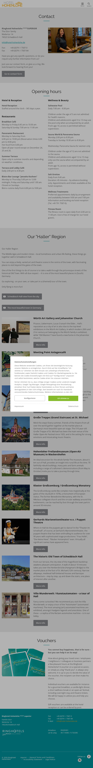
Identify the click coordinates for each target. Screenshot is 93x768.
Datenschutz (73, 406)
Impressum (19, 406)
